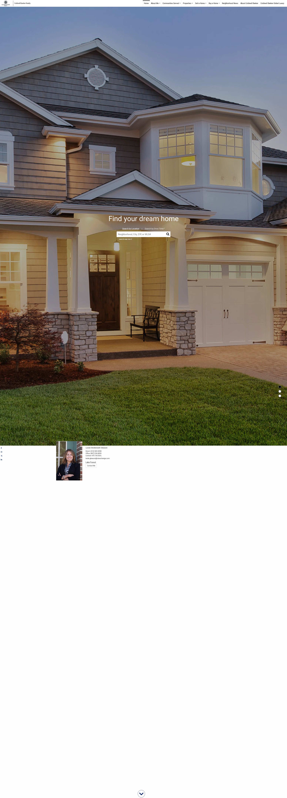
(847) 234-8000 (95, 453)
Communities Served (172, 4)
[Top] (279, 386)
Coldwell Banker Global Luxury (272, 3)
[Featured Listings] (279, 391)
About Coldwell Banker (249, 3)
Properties (188, 4)
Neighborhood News (230, 3)
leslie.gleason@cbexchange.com (98, 458)
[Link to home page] (7, 3)
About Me (156, 4)
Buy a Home (214, 4)
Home (146, 3)
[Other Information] (279, 395)
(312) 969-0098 (95, 451)
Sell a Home (201, 4)
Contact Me (91, 466)
